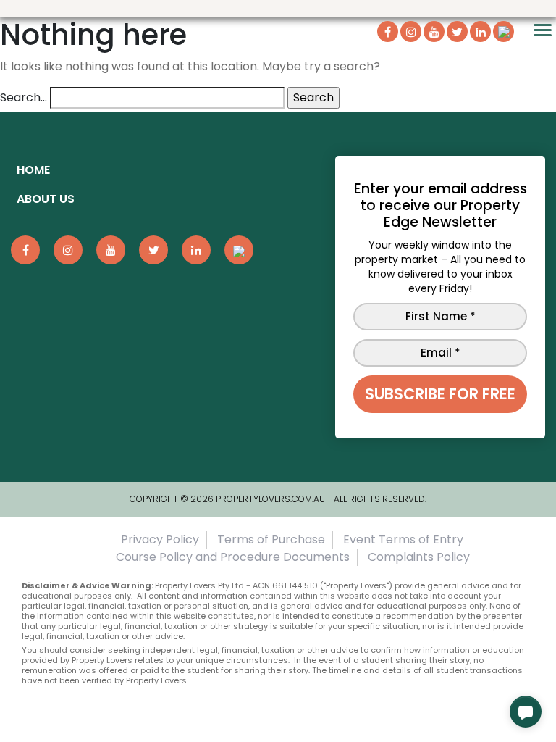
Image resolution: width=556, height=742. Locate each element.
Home (33, 170)
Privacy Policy (160, 539)
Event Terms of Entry (403, 539)
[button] (526, 712)
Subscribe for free (440, 393)
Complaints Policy (419, 557)
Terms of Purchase (271, 539)
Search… (23, 97)
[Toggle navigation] (542, 30)
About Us (46, 199)
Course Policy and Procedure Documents (233, 557)
